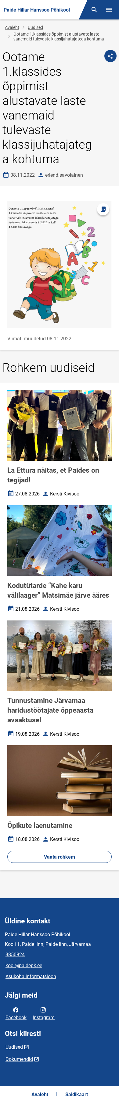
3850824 (15, 954)
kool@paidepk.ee (23, 965)
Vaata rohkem (59, 857)
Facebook (16, 1017)
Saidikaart (76, 1094)
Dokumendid (19, 1059)
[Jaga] (110, 56)
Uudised (35, 27)
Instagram (44, 1017)
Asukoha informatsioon (30, 976)
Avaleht (12, 27)
